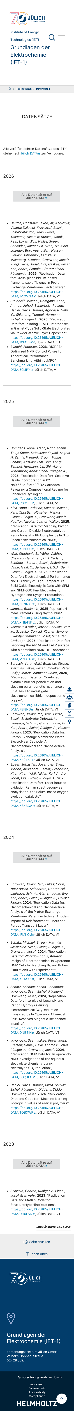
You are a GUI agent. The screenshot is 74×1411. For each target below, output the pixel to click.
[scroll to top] (61, 1399)
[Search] (52, 38)
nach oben (40, 1254)
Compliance (37, 1396)
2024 (8, 837)
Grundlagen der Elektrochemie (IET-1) (30, 54)
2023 (8, 1144)
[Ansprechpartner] (69, 689)
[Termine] (69, 713)
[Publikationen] (69, 705)
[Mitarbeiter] (69, 697)
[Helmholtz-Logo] (37, 1405)
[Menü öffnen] (61, 37)
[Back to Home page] (30, 19)
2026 (8, 176)
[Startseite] (9, 89)
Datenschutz (37, 1388)
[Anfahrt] (69, 721)
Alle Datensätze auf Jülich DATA (36, 196)
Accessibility (37, 1392)
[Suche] (52, 37)
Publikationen (24, 88)
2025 (8, 401)
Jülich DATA (29, 153)
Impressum (37, 1384)
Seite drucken (39, 1242)
